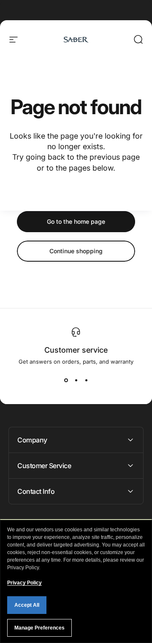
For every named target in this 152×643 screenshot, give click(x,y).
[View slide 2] (76, 380)
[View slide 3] (86, 380)
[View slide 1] (66, 380)
